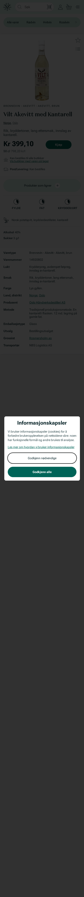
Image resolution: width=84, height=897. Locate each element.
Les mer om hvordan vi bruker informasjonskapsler (41, 447)
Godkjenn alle (42, 472)
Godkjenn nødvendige (42, 458)
